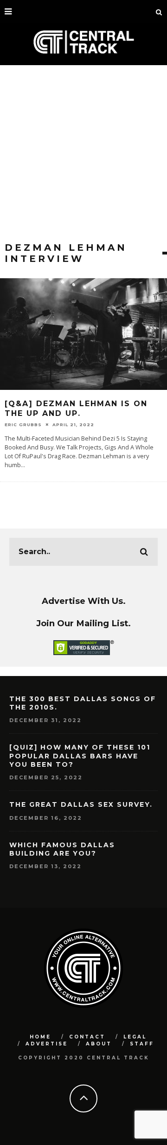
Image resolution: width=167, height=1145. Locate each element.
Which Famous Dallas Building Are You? (62, 849)
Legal (135, 1037)
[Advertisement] (83, 153)
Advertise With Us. (84, 601)
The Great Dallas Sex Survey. (81, 804)
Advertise (47, 1044)
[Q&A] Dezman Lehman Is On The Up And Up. (76, 408)
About (99, 1044)
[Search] (159, 11)
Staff (142, 1044)
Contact (87, 1037)
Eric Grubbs (23, 424)
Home (40, 1037)
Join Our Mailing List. (83, 623)
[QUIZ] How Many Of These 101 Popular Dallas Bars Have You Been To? (79, 755)
